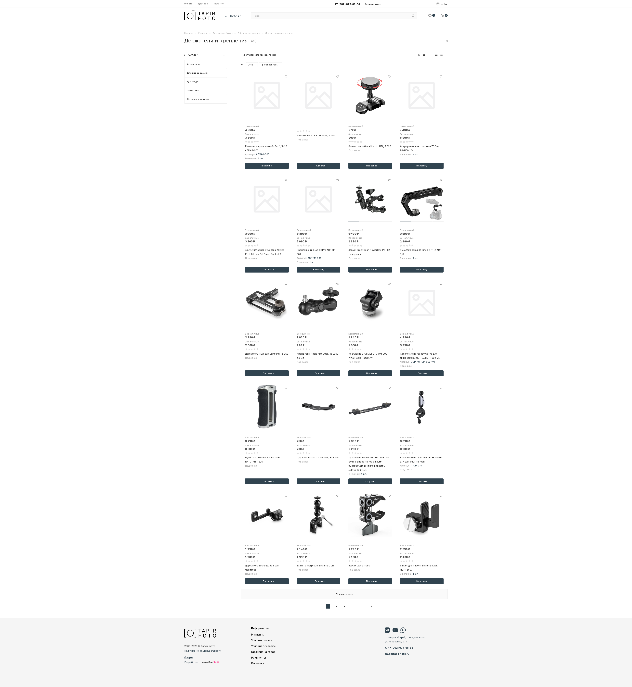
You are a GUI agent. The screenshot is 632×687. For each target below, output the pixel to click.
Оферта (188, 657)
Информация (260, 628)
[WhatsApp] (403, 630)
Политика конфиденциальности (202, 650)
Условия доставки (263, 646)
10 (360, 606)
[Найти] (413, 15)
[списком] (441, 55)
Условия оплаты (262, 640)
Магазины (257, 634)
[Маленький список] (419, 55)
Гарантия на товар (263, 651)
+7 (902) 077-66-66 (347, 3)
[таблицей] (446, 55)
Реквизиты (258, 657)
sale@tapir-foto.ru (397, 653)
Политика (257, 663)
